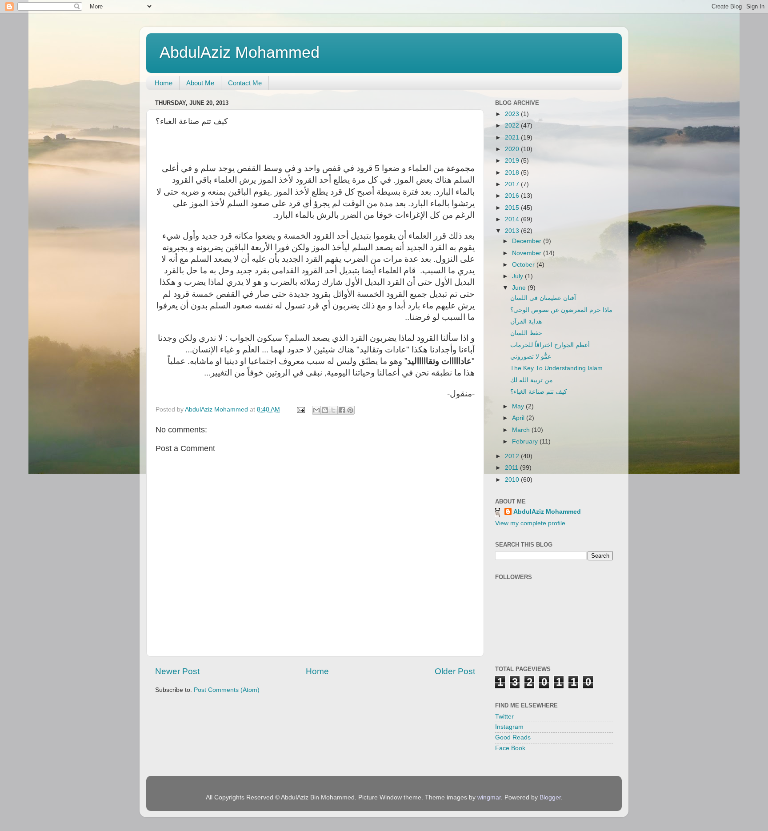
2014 (513, 219)
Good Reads (513, 737)
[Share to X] (333, 410)
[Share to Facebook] (341, 410)
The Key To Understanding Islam (556, 368)
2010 (513, 479)
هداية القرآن (526, 321)
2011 (512, 467)
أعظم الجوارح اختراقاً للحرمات (550, 345)
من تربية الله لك (531, 380)
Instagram (509, 726)
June (520, 287)
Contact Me (245, 83)
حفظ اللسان (526, 333)
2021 (513, 137)
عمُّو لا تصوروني (530, 356)
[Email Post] (300, 409)
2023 (513, 114)
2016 (513, 195)
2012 (513, 456)
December (527, 241)
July (518, 276)
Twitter (504, 716)
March (522, 430)
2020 (513, 149)
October (524, 264)
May (519, 406)
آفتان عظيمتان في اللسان (543, 298)
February (526, 441)
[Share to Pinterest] (350, 410)
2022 (513, 125)
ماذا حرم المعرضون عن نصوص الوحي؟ (561, 310)
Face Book (510, 748)
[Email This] (316, 410)
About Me (200, 83)
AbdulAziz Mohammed (240, 52)
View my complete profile (530, 523)
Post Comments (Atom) (227, 690)
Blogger (550, 797)
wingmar (489, 797)
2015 (513, 207)
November (527, 253)
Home (163, 83)
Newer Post (177, 671)
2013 (513, 231)
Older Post (455, 671)
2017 (513, 184)
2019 (513, 160)
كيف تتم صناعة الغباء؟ (538, 391)
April (519, 418)
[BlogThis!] (324, 410)
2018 (513, 172)
